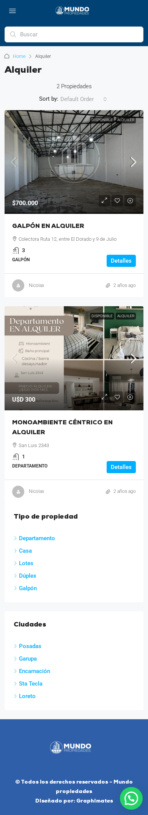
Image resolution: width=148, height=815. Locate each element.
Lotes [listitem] (26, 563)
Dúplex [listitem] (27, 575)
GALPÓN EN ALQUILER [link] (48, 226)
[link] (74, 162)
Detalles (121, 260)
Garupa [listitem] (28, 658)
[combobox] (83, 99)
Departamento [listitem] (37, 538)
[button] (131, 798)
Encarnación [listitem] (34, 671)
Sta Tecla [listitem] (31, 683)
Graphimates (94, 801)
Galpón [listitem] (28, 588)
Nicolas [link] (36, 285)
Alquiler (125, 120)
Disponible (102, 120)
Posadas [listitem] (30, 646)
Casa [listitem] (25, 550)
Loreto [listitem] (27, 696)
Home (19, 56)
